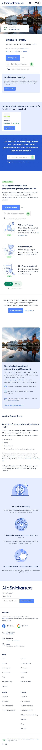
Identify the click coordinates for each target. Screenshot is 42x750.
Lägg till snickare (9, 128)
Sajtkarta (5, 686)
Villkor (23, 677)
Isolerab (7, 121)
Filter (3, 677)
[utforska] (9, 229)
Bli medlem (5, 701)
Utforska (23, 659)
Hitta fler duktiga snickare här (13, 405)
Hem (3, 659)
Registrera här (25, 48)
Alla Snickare (5, 618)
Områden (24, 672)
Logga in (5, 696)
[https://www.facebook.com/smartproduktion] (3, 744)
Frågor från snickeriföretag (29, 715)
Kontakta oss (6, 668)
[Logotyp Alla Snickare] (17, 588)
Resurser (23, 728)
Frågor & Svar (6, 672)
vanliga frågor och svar (15, 380)
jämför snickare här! (13, 400)
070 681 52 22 (9, 634)
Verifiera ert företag (27, 705)
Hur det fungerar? (7, 593)
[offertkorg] (9, 270)
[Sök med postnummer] (31, 64)
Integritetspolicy (7, 681)
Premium (23, 719)
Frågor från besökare (8, 710)
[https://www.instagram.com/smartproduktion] (6, 744)
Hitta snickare (28, 310)
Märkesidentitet (26, 681)
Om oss (4, 663)
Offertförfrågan (26, 663)
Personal (23, 668)
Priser (22, 724)
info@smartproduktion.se (13, 640)
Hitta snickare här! (10, 88)
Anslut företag (25, 701)
